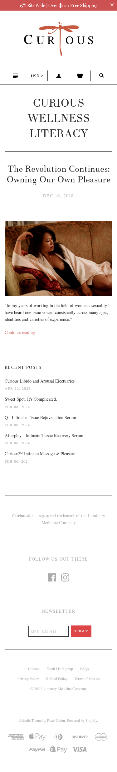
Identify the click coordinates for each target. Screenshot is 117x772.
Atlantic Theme (30, 720)
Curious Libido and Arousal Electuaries (40, 381)
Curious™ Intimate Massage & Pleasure (40, 453)
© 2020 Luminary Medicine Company (58, 688)
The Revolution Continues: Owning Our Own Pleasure (58, 174)
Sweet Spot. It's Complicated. (31, 399)
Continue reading (20, 332)
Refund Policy (56, 678)
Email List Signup (59, 668)
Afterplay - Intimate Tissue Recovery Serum (44, 435)
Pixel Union (56, 720)
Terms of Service (87, 678)
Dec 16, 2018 (58, 196)
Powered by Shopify (82, 720)
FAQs (84, 668)
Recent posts (23, 367)
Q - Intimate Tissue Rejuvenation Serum (40, 417)
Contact (33, 668)
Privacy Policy (28, 678)
